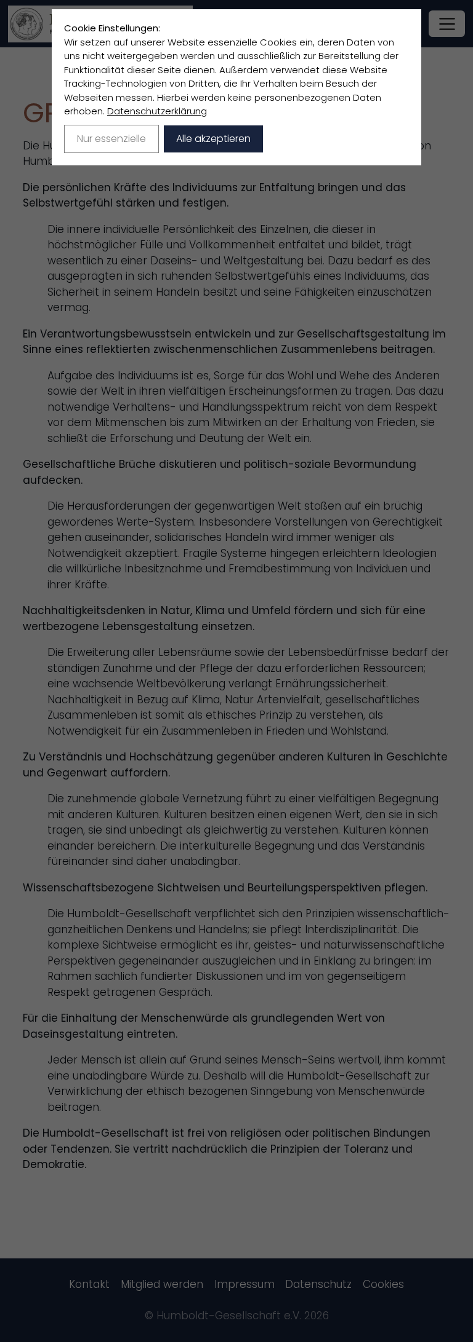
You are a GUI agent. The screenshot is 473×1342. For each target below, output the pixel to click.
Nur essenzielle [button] (111, 139)
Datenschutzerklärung (157, 111)
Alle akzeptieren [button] (213, 139)
